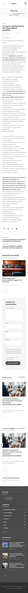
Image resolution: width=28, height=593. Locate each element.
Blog (14, 525)
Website (7, 339)
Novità (4, 23)
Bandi (14, 522)
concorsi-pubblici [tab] (20, 428)
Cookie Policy (8, 499)
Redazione (4, 33)
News (9, 13)
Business (14, 528)
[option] (14, 273)
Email (7, 331)
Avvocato (14, 518)
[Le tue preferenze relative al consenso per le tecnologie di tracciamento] (1, 444)
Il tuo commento (10, 308)
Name (7, 323)
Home (4, 13)
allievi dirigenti (14, 512)
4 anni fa (9, 33)
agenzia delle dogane (14, 509)
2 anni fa (9, 284)
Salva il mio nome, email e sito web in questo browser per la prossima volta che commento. (13, 351)
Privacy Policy (8, 497)
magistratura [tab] (22, 377)
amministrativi (14, 515)
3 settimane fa (10, 407)
